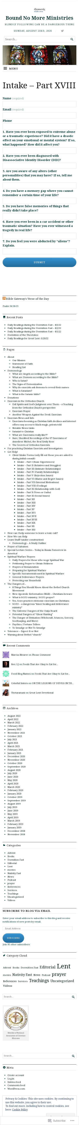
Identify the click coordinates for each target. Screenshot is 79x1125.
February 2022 (15, 725)
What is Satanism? (22, 390)
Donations (13, 397)
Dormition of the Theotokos (22, 334)
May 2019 (12, 813)
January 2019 (14, 827)
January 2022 (14, 729)
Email (13, 109)
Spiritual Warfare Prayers (21, 556)
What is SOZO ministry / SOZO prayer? (33, 597)
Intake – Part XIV (26, 505)
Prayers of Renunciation (25, 566)
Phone (7, 121)
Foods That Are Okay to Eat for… (40, 664)
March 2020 (13, 786)
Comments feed (16, 1085)
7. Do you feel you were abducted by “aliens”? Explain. (36, 243)
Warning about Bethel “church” (24, 634)
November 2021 (16, 732)
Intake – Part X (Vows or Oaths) (34, 492)
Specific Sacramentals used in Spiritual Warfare (38, 573)
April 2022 (12, 719)
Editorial (12, 863)
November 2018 (16, 834)
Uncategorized (15, 896)
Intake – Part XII (26, 499)
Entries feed (14, 1081)
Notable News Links (23, 427)
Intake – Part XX (25, 526)
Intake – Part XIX (26, 522)
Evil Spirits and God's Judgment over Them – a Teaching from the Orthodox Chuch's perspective (42, 406)
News (10, 876)
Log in (10, 1078)
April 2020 (12, 783)
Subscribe (13, 938)
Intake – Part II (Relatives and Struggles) (39, 465)
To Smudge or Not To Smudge (28, 627)
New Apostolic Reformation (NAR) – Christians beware (42, 593)
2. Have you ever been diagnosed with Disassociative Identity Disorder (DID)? (32, 158)
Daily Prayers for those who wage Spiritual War (38, 559)
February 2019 (15, 824)
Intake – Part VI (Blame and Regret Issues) (40, 478)
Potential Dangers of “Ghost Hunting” (32, 614)
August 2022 (13, 715)
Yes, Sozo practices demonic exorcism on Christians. (41, 600)
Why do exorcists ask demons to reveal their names (40, 387)
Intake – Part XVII (26, 516)
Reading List (19, 367)
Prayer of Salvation (17, 546)
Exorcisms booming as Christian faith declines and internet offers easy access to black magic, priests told (44, 423)
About (10, 356)
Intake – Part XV (26, 509)
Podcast (11, 879)
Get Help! (12, 451)
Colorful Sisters (19, 683)
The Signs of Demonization (27, 384)
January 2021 (14, 753)
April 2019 (12, 817)
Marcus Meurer (19, 654)
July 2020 (12, 773)
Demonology (14, 370)
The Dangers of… (16, 583)
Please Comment (41, 654)
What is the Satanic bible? (26, 394)
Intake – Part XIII (26, 502)
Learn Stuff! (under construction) (25, 539)
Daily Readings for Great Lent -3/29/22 (27, 338)
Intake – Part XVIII (27, 519)
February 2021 (15, 749)
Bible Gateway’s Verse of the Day (27, 298)
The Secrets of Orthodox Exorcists (31, 444)
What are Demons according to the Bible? (35, 377)
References (13, 886)
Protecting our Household (26, 580)
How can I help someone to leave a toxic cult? (32, 532)
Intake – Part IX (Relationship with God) (38, 488)
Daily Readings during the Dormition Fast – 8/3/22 (34, 324)
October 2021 (14, 736)
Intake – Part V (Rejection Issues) (35, 475)
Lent (10, 866)
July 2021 (12, 739)
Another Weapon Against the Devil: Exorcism (37, 414)
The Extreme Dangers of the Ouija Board (34, 610)
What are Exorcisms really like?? (29, 434)
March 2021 (13, 746)
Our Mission (18, 360)
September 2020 (16, 766)
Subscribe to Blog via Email (27, 910)
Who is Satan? (20, 380)
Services (12, 890)
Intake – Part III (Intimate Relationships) (39, 468)
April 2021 (12, 742)
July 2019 (12, 807)
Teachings (12, 893)
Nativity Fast (14, 873)
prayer (11, 883)
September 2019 (16, 800)
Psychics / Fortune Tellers (26, 624)
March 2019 (13, 820)
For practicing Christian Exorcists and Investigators (34, 448)
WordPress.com (16, 1088)
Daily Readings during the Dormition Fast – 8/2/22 (34, 328)
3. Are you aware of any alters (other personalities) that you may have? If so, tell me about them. (37, 175)
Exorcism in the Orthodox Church (25, 400)
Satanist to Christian (23, 431)
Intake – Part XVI (26, 512)
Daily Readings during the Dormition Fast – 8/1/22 (34, 331)
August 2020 (13, 769)
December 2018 (16, 830)
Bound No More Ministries (39, 18)
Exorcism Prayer (21, 411)
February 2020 (15, 790)
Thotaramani (18, 692)
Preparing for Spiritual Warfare (29, 570)
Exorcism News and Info (20, 417)
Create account (15, 1075)
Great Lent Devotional (41, 692)
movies (11, 869)
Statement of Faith (22, 363)
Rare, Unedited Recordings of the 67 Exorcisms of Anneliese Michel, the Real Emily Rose (39, 440)
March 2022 (13, 722)
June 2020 (12, 776)
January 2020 (14, 793)
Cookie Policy (20, 1109)
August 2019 (13, 803)
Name (13, 98)
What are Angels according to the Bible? (34, 373)
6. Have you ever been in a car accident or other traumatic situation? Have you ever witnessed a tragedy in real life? (38, 226)
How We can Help (17, 536)
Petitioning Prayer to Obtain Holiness (32, 563)
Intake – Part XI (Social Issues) (33, 495)
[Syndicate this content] (4, 298)
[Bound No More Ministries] (39, 55)
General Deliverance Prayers (28, 576)
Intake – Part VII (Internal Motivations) (38, 482)
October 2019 (14, 797)
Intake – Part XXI (26, 529)
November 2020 (16, 759)
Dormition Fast (15, 859)
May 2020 (12, 780)
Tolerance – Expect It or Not (22, 631)
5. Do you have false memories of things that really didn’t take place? (36, 208)
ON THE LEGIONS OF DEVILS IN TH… (53, 683)
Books (10, 856)
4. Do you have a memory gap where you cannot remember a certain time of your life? (38, 193)
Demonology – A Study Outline (29, 543)
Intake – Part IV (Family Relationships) (38, 471)
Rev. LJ (15, 664)
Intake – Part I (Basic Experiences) (35, 461)
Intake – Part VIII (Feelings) (32, 485)
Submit (39, 262)
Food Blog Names (21, 673)
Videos (11, 900)
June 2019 (12, 810)
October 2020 (14, 763)
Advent (11, 852)
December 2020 (16, 756)
